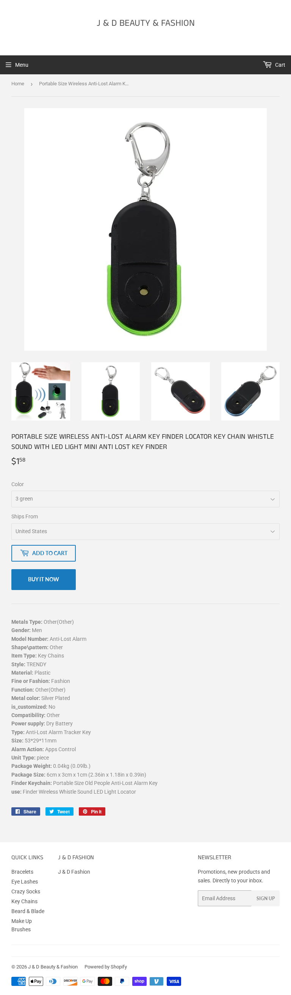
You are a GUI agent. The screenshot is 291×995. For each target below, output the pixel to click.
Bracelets (22, 872)
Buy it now (43, 579)
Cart (279, 65)
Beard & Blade (27, 911)
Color (17, 484)
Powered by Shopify (105, 967)
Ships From (24, 516)
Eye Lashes (24, 882)
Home (17, 83)
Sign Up (266, 898)
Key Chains (24, 901)
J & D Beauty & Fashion (146, 23)
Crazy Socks (25, 891)
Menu (21, 65)
